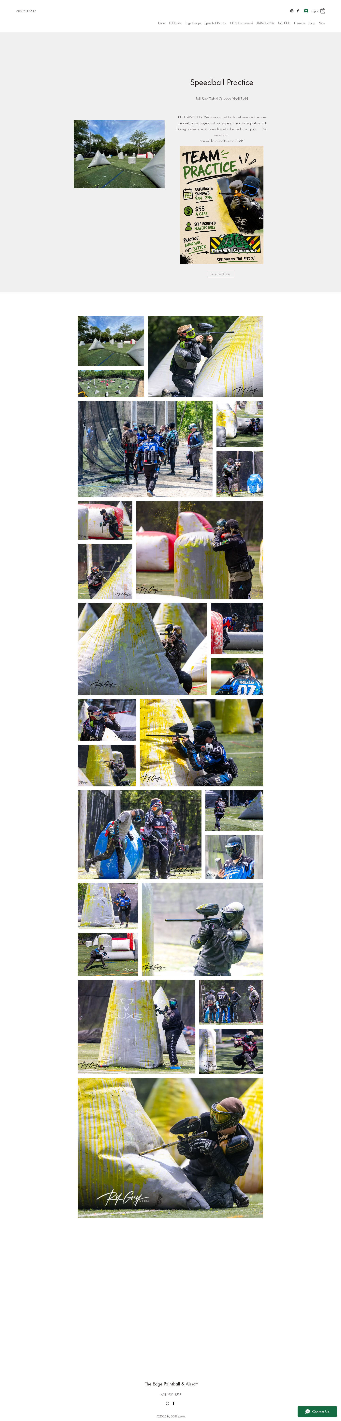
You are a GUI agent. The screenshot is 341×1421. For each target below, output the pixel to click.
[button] (322, 11)
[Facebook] (298, 11)
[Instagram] (292, 11)
